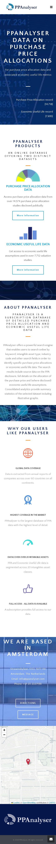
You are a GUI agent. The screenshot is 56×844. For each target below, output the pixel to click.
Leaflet (16, 802)
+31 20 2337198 (32, 683)
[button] (28, 762)
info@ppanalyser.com (32, 678)
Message (28, 714)
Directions (28, 703)
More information (28, 215)
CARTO (52, 802)
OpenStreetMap (29, 802)
